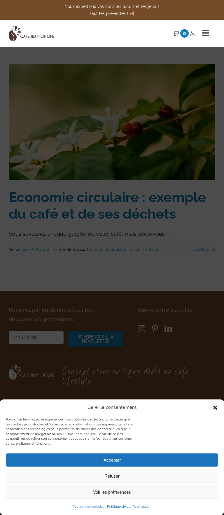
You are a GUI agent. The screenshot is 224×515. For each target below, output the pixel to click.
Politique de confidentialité (128, 507)
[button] (215, 408)
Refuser (112, 476)
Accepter (112, 460)
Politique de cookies (88, 507)
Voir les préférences (112, 492)
